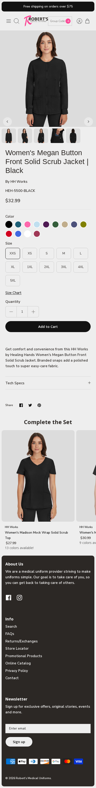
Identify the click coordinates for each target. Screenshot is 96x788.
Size (8, 243)
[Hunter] (55, 224)
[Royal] (18, 233)
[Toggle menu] (8, 21)
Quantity (12, 301)
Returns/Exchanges (21, 641)
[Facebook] (8, 598)
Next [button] (88, 122)
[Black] (8, 224)
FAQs (9, 633)
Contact (12, 678)
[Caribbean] (18, 224)
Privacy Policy (16, 670)
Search (11, 626)
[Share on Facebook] (21, 405)
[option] (48, 78)
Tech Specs (14, 383)
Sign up (19, 741)
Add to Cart (48, 326)
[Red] (8, 233)
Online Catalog (18, 663)
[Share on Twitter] (30, 405)
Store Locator (17, 648)
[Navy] (74, 224)
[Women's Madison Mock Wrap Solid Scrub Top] (38, 476)
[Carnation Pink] (27, 224)
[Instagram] (19, 598)
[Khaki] (64, 224)
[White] (27, 233)
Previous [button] (7, 122)
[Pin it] (39, 405)
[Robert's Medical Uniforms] (36, 20)
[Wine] (36, 233)
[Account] (77, 21)
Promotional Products (23, 656)
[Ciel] (36, 224)
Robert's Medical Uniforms (33, 778)
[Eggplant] (46, 224)
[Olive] (83, 224)
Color (9, 216)
